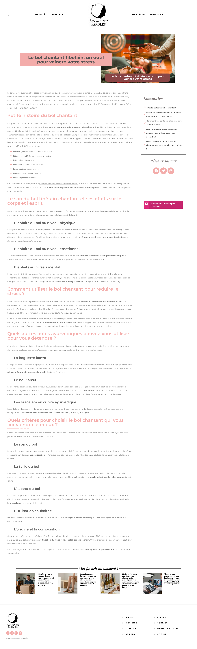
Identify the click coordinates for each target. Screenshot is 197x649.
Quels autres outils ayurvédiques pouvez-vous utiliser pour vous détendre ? (161, 133)
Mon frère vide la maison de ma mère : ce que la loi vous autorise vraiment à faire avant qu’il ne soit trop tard (46, 580)
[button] (7, 14)
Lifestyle (57, 14)
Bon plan (156, 14)
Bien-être (138, 14)
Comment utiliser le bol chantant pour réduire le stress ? (164, 123)
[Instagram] (20, 633)
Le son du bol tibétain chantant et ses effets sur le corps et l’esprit (163, 114)
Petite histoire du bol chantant (161, 108)
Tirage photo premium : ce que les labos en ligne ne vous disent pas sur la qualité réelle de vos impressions (172, 579)
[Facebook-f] (8, 633)
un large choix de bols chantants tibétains (58, 184)
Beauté (40, 14)
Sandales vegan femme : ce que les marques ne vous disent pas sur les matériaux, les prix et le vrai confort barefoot (88, 580)
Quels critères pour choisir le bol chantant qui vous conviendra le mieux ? (164, 145)
